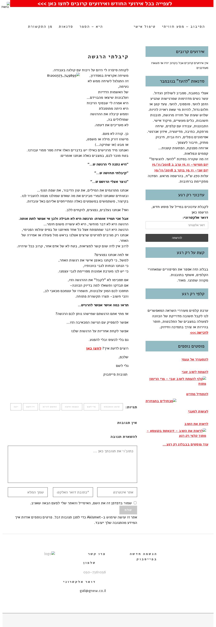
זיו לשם (30, 406)
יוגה (16, 406)
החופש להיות (50, 406)
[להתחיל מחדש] (161, 401)
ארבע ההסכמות (112, 406)
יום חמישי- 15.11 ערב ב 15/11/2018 (180, 164)
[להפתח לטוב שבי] (176, 381)
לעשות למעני (198, 411)
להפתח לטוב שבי (195, 371)
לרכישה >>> (199, 332)
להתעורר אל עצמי (194, 359)
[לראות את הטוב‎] (176, 433)
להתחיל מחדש (197, 394)
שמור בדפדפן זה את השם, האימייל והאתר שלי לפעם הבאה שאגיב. (81, 502)
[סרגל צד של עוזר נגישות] (5, 5)
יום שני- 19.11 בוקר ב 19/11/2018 (181, 170)
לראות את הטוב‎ (196, 423)
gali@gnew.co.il (93, 590)
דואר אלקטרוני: (195, 217)
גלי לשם (91, 406)
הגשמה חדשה (72, 406)
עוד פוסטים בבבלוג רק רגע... (185, 444)
